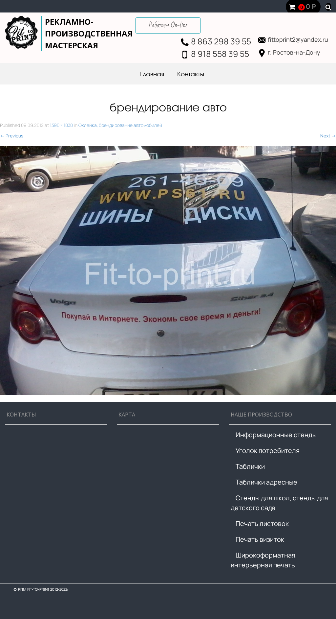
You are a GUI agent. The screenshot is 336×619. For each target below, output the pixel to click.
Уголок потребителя (268, 450)
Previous (11, 135)
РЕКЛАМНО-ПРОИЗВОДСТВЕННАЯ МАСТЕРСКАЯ (89, 33)
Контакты (190, 75)
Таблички (250, 466)
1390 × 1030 (61, 125)
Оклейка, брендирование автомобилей (120, 125)
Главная (152, 75)
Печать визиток (260, 539)
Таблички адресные (266, 482)
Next (328, 135)
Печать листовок (262, 523)
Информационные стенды (276, 434)
